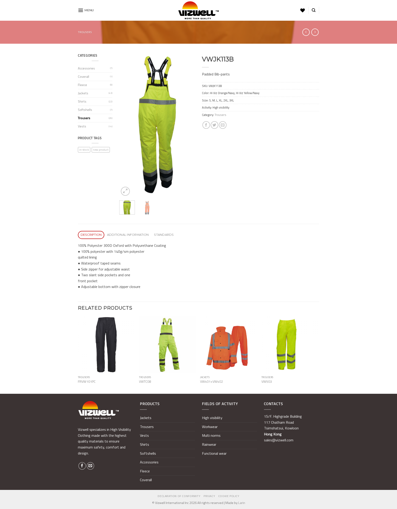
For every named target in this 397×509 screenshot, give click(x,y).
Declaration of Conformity (179, 496)
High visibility (212, 417)
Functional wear (214, 453)
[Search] (313, 10)
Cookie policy (228, 496)
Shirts (82, 101)
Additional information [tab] (128, 234)
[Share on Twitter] (214, 125)
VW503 (266, 382)
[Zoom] (125, 191)
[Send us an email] (90, 466)
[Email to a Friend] (223, 125)
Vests (82, 126)
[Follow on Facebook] (82, 466)
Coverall (83, 76)
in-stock (84, 150)
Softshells (85, 109)
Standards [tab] (164, 234)
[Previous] (126, 124)
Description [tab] (91, 234)
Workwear (210, 426)
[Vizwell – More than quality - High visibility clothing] (198, 10)
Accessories (86, 68)
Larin (241, 502)
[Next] (188, 124)
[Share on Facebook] (206, 125)
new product (100, 150)
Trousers (85, 32)
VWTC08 (145, 382)
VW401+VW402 (211, 382)
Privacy (209, 496)
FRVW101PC (87, 382)
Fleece (82, 84)
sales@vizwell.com (278, 440)
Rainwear (209, 444)
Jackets (83, 93)
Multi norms (211, 435)
